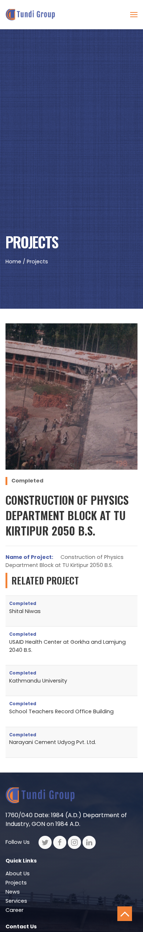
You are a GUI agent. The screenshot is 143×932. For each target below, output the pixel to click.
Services (16, 901)
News (13, 891)
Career (14, 910)
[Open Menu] (134, 14)
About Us (18, 873)
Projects (16, 882)
